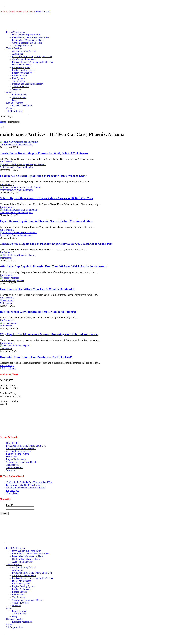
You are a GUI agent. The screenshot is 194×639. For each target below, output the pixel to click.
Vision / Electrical (20, 86)
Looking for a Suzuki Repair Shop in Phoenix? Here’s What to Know (43, 175)
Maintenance (19, 144)
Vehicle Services (14, 48)
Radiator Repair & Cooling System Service (32, 62)
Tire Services (18, 81)
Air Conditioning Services (18, 451)
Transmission (12, 464)
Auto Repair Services (22, 45)
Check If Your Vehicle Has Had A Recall (25, 487)
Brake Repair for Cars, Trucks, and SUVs (32, 56)
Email (9, 505)
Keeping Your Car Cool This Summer (24, 485)
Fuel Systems (18, 78)
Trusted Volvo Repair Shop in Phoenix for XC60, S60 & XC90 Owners (44, 153)
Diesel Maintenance (21, 64)
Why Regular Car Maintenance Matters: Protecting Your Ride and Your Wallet (49, 334)
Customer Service (14, 103)
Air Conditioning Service (24, 51)
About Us (10, 92)
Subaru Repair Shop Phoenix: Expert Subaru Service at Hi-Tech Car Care (46, 198)
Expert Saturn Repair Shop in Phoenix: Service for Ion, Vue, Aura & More (46, 221)
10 (9, 368)
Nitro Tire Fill (12, 443)
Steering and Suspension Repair (27, 83)
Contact (9, 108)
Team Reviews (19, 97)
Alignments (17, 53)
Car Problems (6, 144)
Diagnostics (18, 280)
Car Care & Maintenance (24, 59)
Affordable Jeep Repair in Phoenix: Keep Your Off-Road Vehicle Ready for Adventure (53, 266)
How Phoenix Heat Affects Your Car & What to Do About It (37, 289)
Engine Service (19, 75)
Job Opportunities (14, 111)
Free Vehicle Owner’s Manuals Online (30, 37)
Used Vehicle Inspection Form (26, 34)
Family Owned (19, 94)
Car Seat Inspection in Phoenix (27, 43)
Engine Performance (22, 73)
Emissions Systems (21, 67)
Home (3, 121)
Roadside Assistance (22, 105)
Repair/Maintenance (15, 32)
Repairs (29, 144)
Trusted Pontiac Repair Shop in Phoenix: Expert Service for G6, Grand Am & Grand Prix (56, 243)
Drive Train (11, 456)
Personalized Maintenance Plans (27, 40)
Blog (14, 100)
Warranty (16, 89)
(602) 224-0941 (42, 11)
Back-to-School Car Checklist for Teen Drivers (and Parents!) (38, 311)
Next (14, 368)
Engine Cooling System (23, 70)
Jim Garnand (6, 161)
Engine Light (12, 490)
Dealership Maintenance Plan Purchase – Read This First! (36, 357)
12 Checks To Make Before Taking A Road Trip (29, 482)
